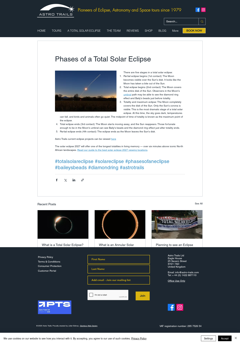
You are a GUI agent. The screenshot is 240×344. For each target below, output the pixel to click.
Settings (208, 338)
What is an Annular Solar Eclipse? (116, 246)
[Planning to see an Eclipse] (177, 224)
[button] (56, 31)
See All (199, 203)
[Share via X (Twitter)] (65, 180)
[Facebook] (198, 10)
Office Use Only (176, 280)
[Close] (236, 338)
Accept (225, 338)
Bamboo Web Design (89, 326)
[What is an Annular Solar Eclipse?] (120, 224)
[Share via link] (82, 180)
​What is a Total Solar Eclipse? (62, 245)
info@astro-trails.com (187, 272)
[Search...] (202, 21)
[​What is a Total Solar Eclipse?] (63, 224)
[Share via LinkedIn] (74, 180)
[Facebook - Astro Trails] (171, 307)
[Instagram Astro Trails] (203, 10)
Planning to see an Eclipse (174, 245)
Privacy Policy (139, 338)
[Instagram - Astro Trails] (179, 307)
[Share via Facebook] (56, 180)
